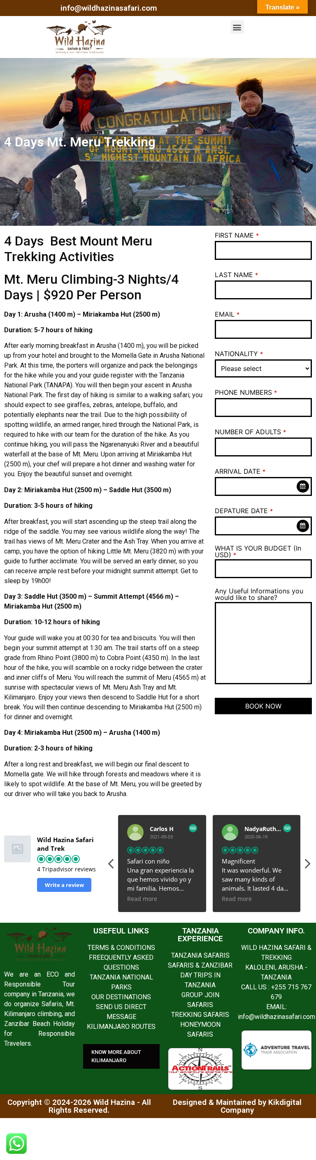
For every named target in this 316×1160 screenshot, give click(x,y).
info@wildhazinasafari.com (108, 8)
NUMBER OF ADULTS (250, 431)
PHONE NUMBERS (246, 392)
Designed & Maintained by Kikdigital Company (237, 1106)
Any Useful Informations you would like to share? (259, 594)
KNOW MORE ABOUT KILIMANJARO (116, 1056)
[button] (237, 27)
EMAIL (227, 314)
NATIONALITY (239, 353)
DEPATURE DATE (244, 510)
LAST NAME (236, 274)
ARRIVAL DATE (240, 471)
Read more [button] (142, 899)
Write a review (64, 885)
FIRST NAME (237, 235)
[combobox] (263, 486)
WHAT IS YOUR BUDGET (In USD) (258, 551)
